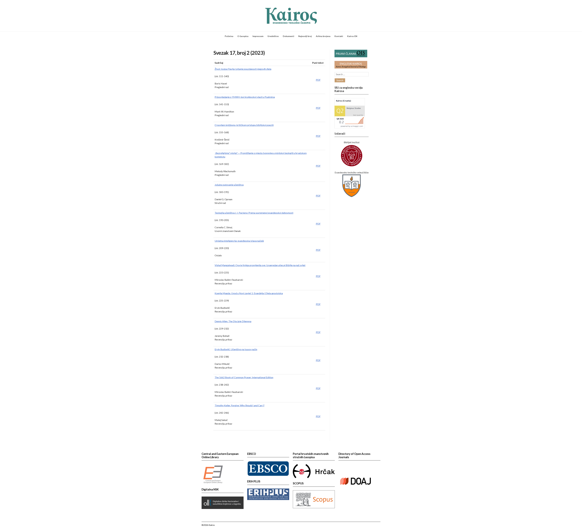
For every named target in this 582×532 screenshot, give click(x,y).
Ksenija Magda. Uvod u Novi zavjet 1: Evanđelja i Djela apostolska (249, 293)
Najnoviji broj (305, 36)
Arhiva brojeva (323, 36)
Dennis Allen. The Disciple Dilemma (233, 321)
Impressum (258, 36)
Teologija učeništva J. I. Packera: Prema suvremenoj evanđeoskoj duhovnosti (254, 212)
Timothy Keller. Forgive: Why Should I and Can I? (239, 405)
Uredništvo (273, 36)
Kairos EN (352, 36)
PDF (318, 79)
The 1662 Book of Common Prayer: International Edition (244, 377)
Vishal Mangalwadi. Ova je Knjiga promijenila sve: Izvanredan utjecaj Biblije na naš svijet (260, 265)
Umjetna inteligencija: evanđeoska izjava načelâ (239, 240)
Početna (229, 36)
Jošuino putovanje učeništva (229, 184)
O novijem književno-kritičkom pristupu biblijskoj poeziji (244, 125)
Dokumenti (288, 36)
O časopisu (242, 36)
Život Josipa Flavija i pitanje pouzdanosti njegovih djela (243, 68)
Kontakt (338, 36)
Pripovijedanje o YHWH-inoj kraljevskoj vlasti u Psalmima (245, 96)
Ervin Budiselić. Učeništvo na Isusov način (236, 349)
